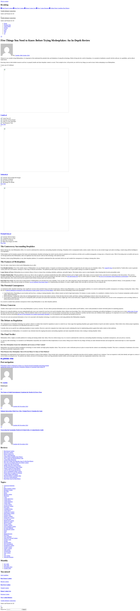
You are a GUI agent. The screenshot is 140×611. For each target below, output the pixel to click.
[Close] (2, 608)
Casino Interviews (8, 498)
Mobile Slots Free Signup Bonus (12, 465)
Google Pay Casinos (9, 512)
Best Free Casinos (8, 452)
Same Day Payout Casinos (11, 538)
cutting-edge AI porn (132, 311)
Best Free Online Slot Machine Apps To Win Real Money (18, 461)
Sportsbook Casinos (9, 545)
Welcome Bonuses (8, 557)
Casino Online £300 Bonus (11, 474)
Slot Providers (7, 542)
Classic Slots (7, 503)
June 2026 (6, 565)
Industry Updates (8, 516)
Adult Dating (7, 26)
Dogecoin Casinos (8, 506)
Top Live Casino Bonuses (10, 477)
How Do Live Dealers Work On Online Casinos (16, 462)
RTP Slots (6, 535)
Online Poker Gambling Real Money (13, 457)
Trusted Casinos (8, 547)
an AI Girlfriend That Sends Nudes (39, 282)
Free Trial (3, 124)
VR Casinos (7, 555)
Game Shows (7, 510)
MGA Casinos (7, 523)
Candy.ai (4, 115)
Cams (5, 29)
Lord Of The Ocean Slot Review (12, 470)
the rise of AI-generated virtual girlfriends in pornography (113, 276)
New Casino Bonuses (9, 455)
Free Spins (6, 507)
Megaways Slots (8, 522)
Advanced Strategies (9, 485)
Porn (5, 30)
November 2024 (8, 567)
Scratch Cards (7, 539)
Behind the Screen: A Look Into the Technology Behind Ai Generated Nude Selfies (22, 367)
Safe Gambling (8, 536)
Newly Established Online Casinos (13, 471)
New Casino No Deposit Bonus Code (13, 458)
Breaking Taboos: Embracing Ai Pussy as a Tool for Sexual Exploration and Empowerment (25, 365)
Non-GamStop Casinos (10, 526)
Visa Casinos (7, 552)
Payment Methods (8, 528)
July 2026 (6, 564)
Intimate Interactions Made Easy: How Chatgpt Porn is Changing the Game (21, 411)
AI (4, 33)
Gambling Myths (8, 509)
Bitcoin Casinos (8, 494)
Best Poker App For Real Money (12, 478)
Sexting (6, 28)
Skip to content (4, 1)
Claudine (17, 55)
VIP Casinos (7, 550)
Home (5, 23)
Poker (5, 531)
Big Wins (6, 491)
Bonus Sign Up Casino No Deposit (13, 473)
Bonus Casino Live (9, 454)
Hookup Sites (7, 25)
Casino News (7, 500)
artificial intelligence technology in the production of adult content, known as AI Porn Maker (29, 290)
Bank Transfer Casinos (10, 488)
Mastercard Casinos (9, 520)
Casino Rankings (8, 501)
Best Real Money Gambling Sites (12, 476)
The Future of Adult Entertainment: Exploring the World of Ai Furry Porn (21, 392)
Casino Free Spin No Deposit (11, 464)
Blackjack (6, 496)
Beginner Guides (8, 490)
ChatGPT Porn (108, 268)
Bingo (5, 493)
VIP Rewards (7, 551)
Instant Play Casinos (9, 517)
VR (5, 32)
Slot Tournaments (8, 544)
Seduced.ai (4, 174)
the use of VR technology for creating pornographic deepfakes (34, 314)
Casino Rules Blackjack (10, 459)
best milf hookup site (72, 276)
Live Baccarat (7, 519)
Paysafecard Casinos (9, 529)
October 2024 (7, 568)
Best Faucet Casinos (9, 451)
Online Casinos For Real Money (12, 468)
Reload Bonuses (8, 533)
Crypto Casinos (8, 504)
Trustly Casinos (8, 548)
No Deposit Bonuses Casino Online (13, 467)
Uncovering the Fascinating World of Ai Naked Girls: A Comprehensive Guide (22, 430)
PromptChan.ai (6, 234)
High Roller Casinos (9, 513)
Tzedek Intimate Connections (8, 11)
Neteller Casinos (8, 525)
